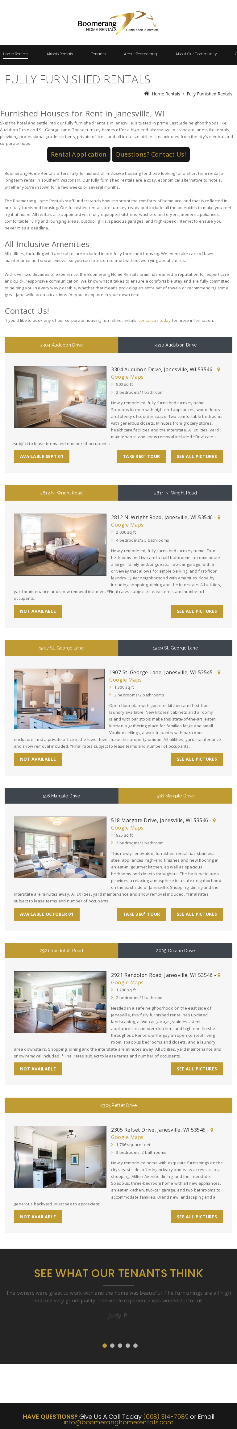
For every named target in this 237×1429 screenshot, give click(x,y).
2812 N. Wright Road (61, 492)
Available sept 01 (41, 456)
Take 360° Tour (141, 456)
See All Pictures (197, 456)
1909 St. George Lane (175, 647)
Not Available (38, 611)
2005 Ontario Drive (175, 950)
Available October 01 (46, 914)
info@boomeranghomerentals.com (119, 1422)
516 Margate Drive (61, 795)
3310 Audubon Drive (175, 345)
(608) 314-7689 (166, 1416)
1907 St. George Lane (61, 647)
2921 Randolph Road (61, 950)
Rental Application (79, 154)
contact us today (155, 320)
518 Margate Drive (175, 795)
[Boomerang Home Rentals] (118, 10)
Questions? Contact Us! (150, 154)
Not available (38, 759)
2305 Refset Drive (118, 1105)
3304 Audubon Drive (61, 345)
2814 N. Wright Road (175, 492)
